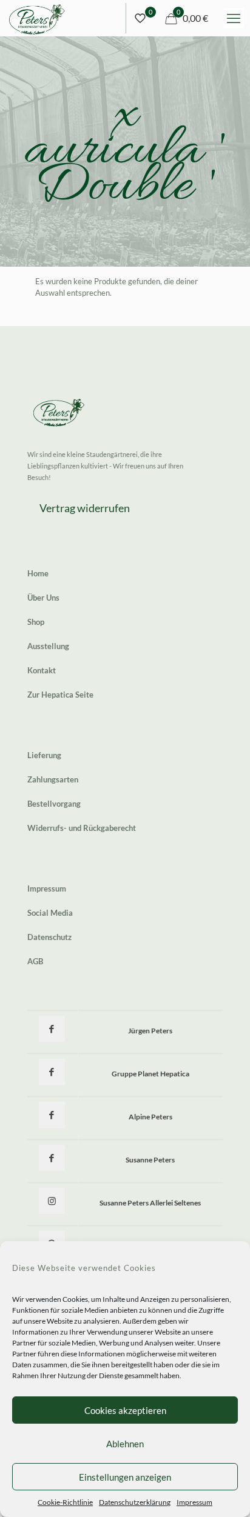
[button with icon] (52, 1029)
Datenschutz (49, 937)
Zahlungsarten (52, 779)
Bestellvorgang (54, 804)
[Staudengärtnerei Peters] (37, 18)
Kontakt (41, 670)
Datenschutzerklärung (135, 1502)
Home (38, 573)
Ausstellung (48, 646)
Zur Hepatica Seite (60, 694)
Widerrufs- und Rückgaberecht (81, 828)
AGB (35, 961)
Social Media (50, 913)
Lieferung (44, 755)
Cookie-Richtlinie (65, 1502)
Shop (35, 622)
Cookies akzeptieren (125, 1410)
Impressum (194, 1502)
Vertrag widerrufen (84, 508)
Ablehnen (125, 1443)
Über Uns (43, 597)
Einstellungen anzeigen (125, 1477)
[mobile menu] (233, 18)
